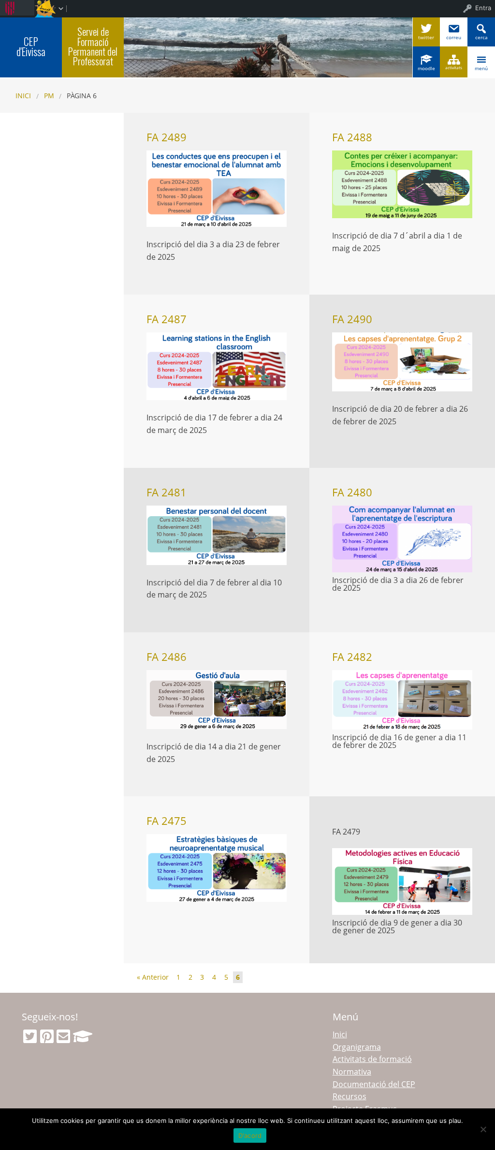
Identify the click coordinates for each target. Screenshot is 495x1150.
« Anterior (153, 977)
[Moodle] (82, 1036)
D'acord (250, 1135)
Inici (23, 95)
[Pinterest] (47, 1036)
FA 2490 (352, 319)
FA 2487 (166, 319)
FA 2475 (166, 821)
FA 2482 (352, 657)
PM (49, 95)
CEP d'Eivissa (30, 46)
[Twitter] (30, 1036)
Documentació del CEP (374, 1084)
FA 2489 (166, 137)
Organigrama (357, 1047)
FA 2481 (166, 492)
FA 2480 (352, 492)
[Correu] (63, 1036)
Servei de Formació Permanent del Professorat (92, 46)
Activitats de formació (372, 1059)
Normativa (352, 1071)
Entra (483, 8)
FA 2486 (166, 657)
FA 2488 (352, 137)
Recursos (349, 1096)
